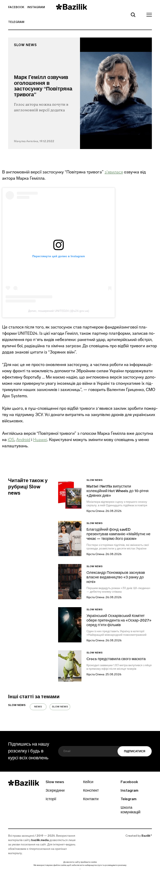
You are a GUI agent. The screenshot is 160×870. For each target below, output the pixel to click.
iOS (11, 439)
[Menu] (148, 14)
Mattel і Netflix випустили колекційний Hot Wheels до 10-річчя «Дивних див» (117, 491)
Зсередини (55, 791)
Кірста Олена (95, 511)
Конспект (91, 791)
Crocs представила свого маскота (116, 659)
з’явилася (114, 171)
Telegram (16, 22)
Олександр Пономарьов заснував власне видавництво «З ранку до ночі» (115, 577)
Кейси (88, 782)
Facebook (16, 7)
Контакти (91, 799)
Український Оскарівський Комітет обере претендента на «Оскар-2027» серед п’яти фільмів (118, 620)
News (38, 707)
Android (23, 439)
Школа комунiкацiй (130, 810)
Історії (51, 799)
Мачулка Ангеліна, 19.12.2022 (34, 141)
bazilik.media (40, 840)
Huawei (40, 439)
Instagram (36, 7)
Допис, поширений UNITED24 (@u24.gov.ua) (58, 310)
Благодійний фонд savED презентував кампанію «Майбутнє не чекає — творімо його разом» (118, 534)
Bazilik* (146, 835)
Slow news (25, 45)
